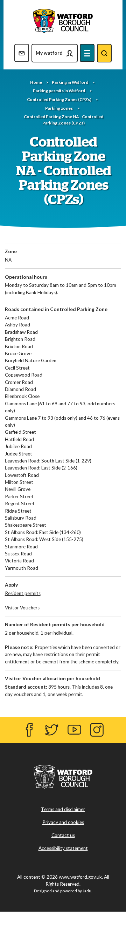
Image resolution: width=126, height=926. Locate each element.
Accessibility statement (63, 848)
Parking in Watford (70, 82)
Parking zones (59, 108)
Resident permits (23, 593)
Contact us (63, 835)
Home (36, 82)
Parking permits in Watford (59, 90)
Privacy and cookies (63, 822)
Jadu (87, 890)
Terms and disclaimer (63, 809)
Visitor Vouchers (22, 607)
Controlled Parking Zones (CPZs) (59, 99)
